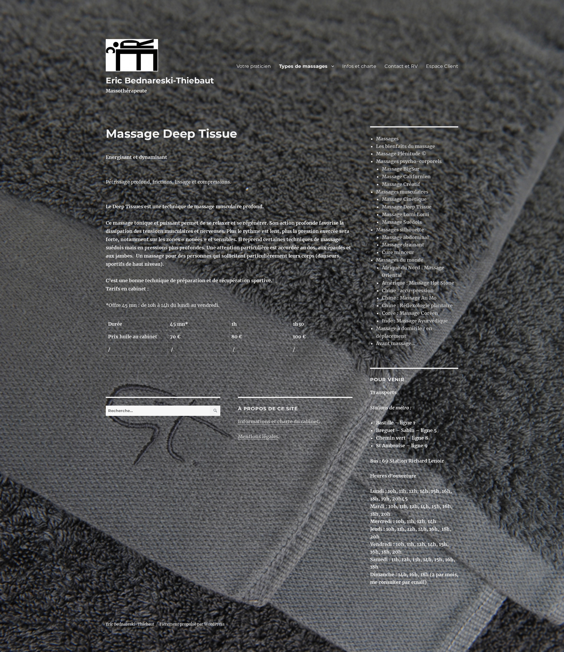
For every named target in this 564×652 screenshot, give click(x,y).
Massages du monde (399, 260)
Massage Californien (406, 176)
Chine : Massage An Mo (409, 298)
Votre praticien (253, 66)
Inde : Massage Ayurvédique (415, 321)
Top (550, 638)
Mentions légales (258, 436)
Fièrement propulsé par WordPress (192, 624)
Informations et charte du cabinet (278, 421)
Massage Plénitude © (401, 154)
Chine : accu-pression (408, 290)
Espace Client (442, 66)
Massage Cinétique (404, 199)
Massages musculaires (402, 192)
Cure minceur (398, 252)
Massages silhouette (400, 230)
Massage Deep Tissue (407, 207)
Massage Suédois (402, 222)
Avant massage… (395, 343)
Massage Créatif (401, 184)
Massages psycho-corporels (409, 161)
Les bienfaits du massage (405, 146)
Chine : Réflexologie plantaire (417, 305)
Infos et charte (359, 66)
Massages (387, 139)
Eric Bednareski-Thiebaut (160, 80)
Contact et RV (401, 66)
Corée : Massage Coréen (410, 313)
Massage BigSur (400, 169)
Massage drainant (403, 245)
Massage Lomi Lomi (405, 214)
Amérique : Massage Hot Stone (418, 283)
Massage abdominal (405, 237)
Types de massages (303, 66)
